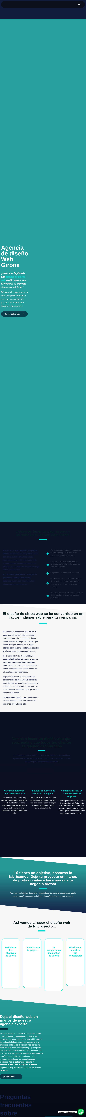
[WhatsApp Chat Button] (81, 1112)
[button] (79, 4)
